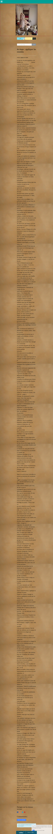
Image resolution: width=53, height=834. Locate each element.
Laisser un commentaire (21, 819)
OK (33, 830)
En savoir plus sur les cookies (39, 830)
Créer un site (30, 832)
